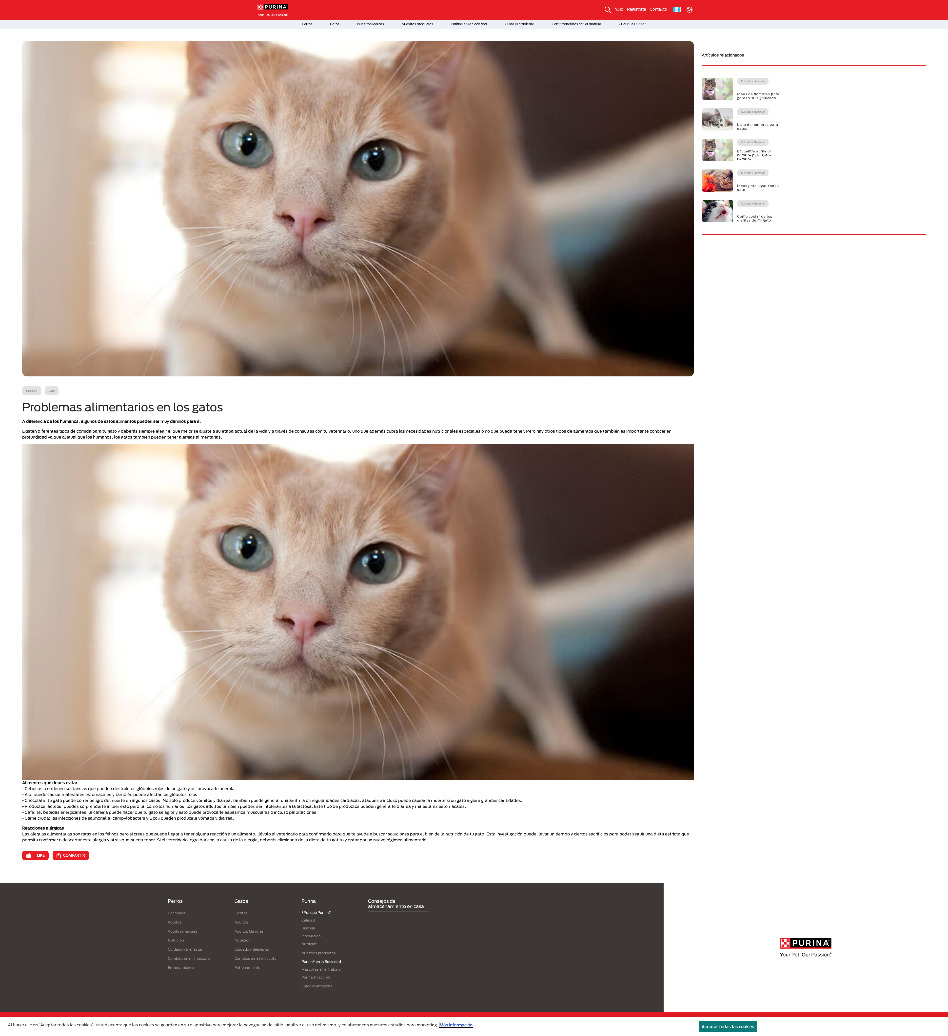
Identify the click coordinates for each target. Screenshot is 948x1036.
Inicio (618, 9)
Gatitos (241, 913)
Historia (308, 928)
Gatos (334, 24)
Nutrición (176, 940)
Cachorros (177, 913)
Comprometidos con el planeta (576, 24)
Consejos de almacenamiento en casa (396, 903)
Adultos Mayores (249, 931)
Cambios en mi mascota (189, 958)
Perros (307, 24)
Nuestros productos (417, 24)
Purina (308, 901)
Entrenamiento (181, 967)
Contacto (658, 9)
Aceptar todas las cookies (728, 1026)
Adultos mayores (182, 931)
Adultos (174, 922)
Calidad (308, 920)
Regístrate (636, 9)
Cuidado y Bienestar (185, 949)
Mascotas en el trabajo (321, 969)
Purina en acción (315, 977)
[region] (474, 1026)
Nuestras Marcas (370, 24)
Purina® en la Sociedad (469, 24)
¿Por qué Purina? (632, 24)
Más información (456, 1024)
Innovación (311, 936)
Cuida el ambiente (519, 24)
